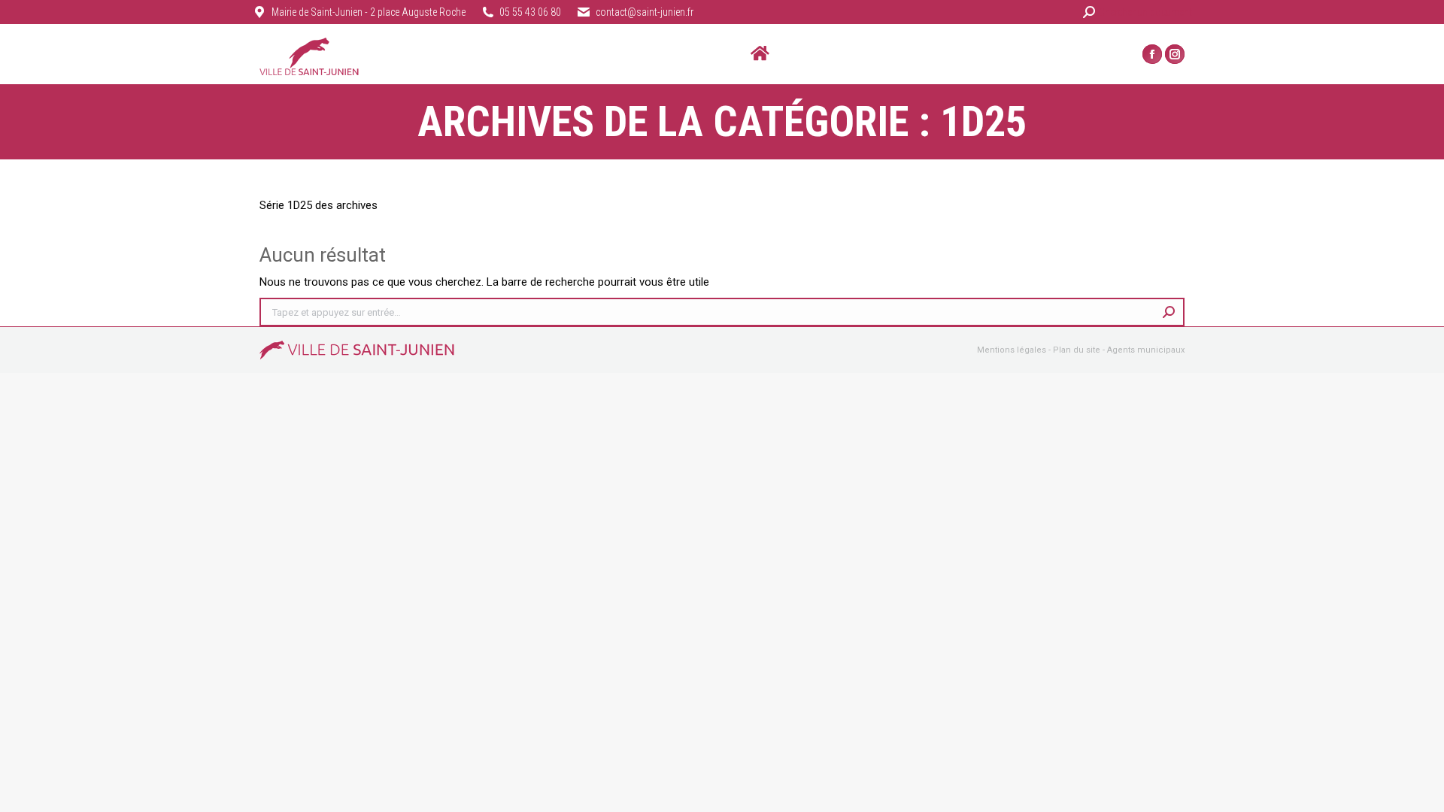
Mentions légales (1011, 350)
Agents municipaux (1146, 350)
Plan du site (1076, 350)
